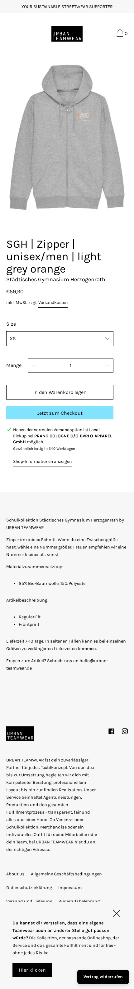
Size (11, 324)
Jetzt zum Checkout (60, 413)
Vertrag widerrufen (103, 976)
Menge (14, 365)
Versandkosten (53, 302)
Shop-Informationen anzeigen (42, 461)
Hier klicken (32, 970)
